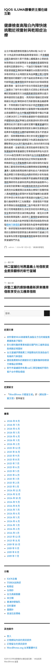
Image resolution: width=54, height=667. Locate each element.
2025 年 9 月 (13, 455)
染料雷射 (11, 605)
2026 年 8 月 (13, 421)
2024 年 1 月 (13, 532)
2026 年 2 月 (13, 444)
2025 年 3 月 (13, 478)
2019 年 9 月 (13, 548)
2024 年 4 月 (13, 521)
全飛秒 (10, 590)
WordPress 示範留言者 (21, 394)
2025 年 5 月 (13, 471)
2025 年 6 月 (13, 467)
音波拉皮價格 (13, 613)
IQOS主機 (12, 578)
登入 (9, 636)
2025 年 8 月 (13, 459)
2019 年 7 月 (13, 556)
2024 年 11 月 (13, 494)
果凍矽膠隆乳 (38, 247)
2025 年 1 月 (13, 486)
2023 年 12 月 (13, 536)
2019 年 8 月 (13, 552)
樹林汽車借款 (13, 224)
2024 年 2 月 (13, 529)
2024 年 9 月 (13, 502)
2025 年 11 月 (13, 451)
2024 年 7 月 (13, 509)
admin (11, 247)
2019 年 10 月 (13, 544)
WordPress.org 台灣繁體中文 (22, 647)
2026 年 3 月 (13, 440)
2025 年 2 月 (13, 482)
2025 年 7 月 (13, 463)
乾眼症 (10, 586)
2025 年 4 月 (13, 475)
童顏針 (10, 609)
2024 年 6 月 (13, 513)
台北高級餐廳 (13, 594)
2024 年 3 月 (13, 525)
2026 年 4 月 (13, 436)
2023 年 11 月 (13, 540)
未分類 (10, 598)
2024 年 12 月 (14, 490)
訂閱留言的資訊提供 (17, 643)
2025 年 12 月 (13, 448)
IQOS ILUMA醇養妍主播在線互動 (18, 659)
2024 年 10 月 (14, 498)
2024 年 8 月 (13, 505)
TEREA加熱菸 (14, 582)
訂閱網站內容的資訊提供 (19, 640)
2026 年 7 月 (13, 425)
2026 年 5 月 (13, 432)
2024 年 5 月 (13, 517)
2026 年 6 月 (13, 428)
